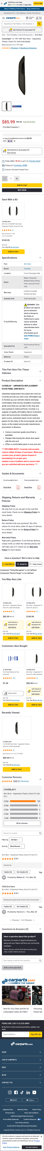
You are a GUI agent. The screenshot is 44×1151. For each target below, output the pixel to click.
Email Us (23, 564)
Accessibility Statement (11, 1119)
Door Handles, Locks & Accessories (20, 35)
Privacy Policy (10, 1113)
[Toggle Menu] (3, 18)
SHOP (4, 1052)
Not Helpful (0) (22, 872)
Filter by (5, 840)
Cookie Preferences (30, 1119)
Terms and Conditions (31, 1113)
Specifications (9, 257)
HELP (4, 1067)
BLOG (4, 1075)
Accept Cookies (32, 1147)
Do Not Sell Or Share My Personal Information (22, 1126)
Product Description (12, 380)
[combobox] (16, 846)
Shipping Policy (30, 512)
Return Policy (30, 529)
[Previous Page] (10, 920)
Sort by (4, 846)
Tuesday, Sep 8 (34, 161)
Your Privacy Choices (22, 1123)
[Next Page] (34, 920)
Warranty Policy (23, 1109)
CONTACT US (7, 1083)
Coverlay (27, 269)
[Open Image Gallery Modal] (22, 75)
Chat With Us (10, 564)
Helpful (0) (8, 872)
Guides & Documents (13, 473)
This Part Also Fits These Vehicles (15, 371)
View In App (38, 3)
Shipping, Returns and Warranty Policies (18, 499)
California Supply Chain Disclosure (22, 1116)
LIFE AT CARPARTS (9, 1060)
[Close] (41, 1136)
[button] (22, 3)
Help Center (37, 564)
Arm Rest (27, 264)
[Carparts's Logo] (13, 18)
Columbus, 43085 (20, 165)
